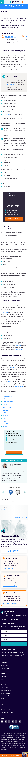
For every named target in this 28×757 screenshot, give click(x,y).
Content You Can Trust (14, 460)
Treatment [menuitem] (3, 676)
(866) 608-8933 (15, 551)
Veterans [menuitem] (3, 673)
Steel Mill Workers (7, 423)
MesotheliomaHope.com (14, 2)
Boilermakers (6, 398)
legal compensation (13, 367)
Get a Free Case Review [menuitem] (7, 709)
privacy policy (10, 747)
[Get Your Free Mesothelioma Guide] (3, 36)
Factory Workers (7, 407)
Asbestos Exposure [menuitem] (5, 668)
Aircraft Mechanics (7, 396)
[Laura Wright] (4, 465)
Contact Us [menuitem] (3, 701)
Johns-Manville (6, 114)
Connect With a (10, 586)
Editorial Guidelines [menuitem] (6, 707)
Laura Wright (17, 464)
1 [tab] (13, 47)
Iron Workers (6, 415)
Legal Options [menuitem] (4, 687)
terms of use (16, 747)
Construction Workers (8, 401)
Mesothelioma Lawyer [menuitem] (6, 693)
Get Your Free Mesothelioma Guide (10, 37)
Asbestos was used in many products (10, 54)
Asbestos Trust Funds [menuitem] (6, 690)
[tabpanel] (11, 40)
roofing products (10, 84)
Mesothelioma (4, 312)
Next (24, 492)
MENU (2, 2)
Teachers (5, 426)
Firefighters (5, 410)
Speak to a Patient (11, 603)
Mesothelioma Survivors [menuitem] (7, 682)
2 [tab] (14, 47)
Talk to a (7, 568)
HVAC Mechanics (7, 412)
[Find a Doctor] (23, 36)
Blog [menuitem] (2, 704)
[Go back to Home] (14, 612)
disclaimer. (5, 749)
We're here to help (10, 619)
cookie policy (22, 747)
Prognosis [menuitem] (3, 671)
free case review (19, 386)
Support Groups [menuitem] (5, 684)
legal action (10, 381)
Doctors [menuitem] (3, 679)
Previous (3, 492)
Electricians (5, 404)
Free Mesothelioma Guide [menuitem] (7, 712)
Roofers (5, 421)
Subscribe (14, 644)
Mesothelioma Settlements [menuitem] (7, 696)
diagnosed (18, 345)
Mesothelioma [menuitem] (4, 665)
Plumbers (5, 418)
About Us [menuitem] (3, 698)
